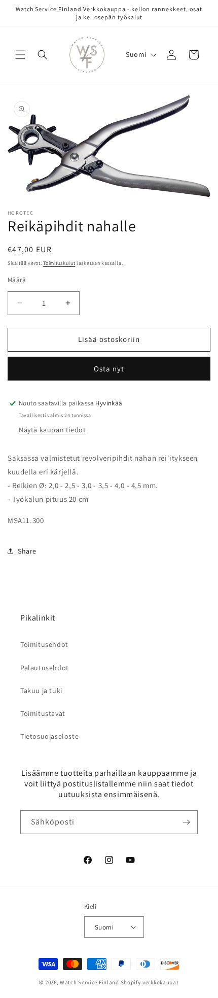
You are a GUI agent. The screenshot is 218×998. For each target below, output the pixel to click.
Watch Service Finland (89, 982)
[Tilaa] (186, 822)
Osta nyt (109, 368)
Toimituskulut (59, 263)
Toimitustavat (42, 713)
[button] (20, 55)
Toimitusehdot (44, 644)
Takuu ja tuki (41, 690)
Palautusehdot (44, 667)
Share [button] (27, 551)
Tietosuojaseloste (49, 736)
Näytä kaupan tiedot (52, 429)
